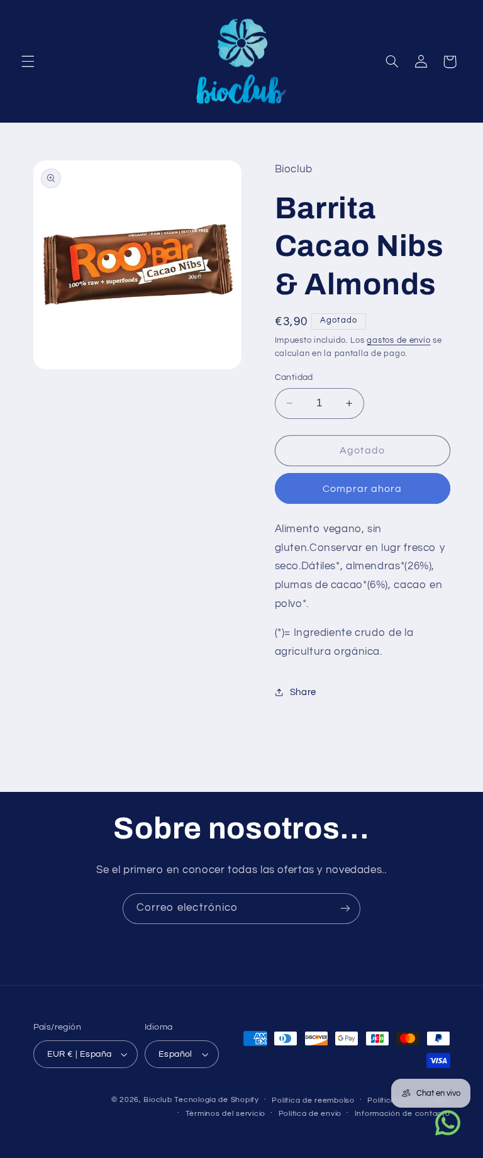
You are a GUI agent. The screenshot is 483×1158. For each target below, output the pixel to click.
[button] (27, 61)
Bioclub (157, 1099)
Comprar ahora (362, 489)
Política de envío (310, 1113)
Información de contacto (402, 1113)
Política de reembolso (313, 1100)
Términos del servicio (225, 1113)
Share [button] (303, 692)
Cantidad (294, 377)
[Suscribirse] (345, 908)
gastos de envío (398, 341)
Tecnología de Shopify (216, 1099)
